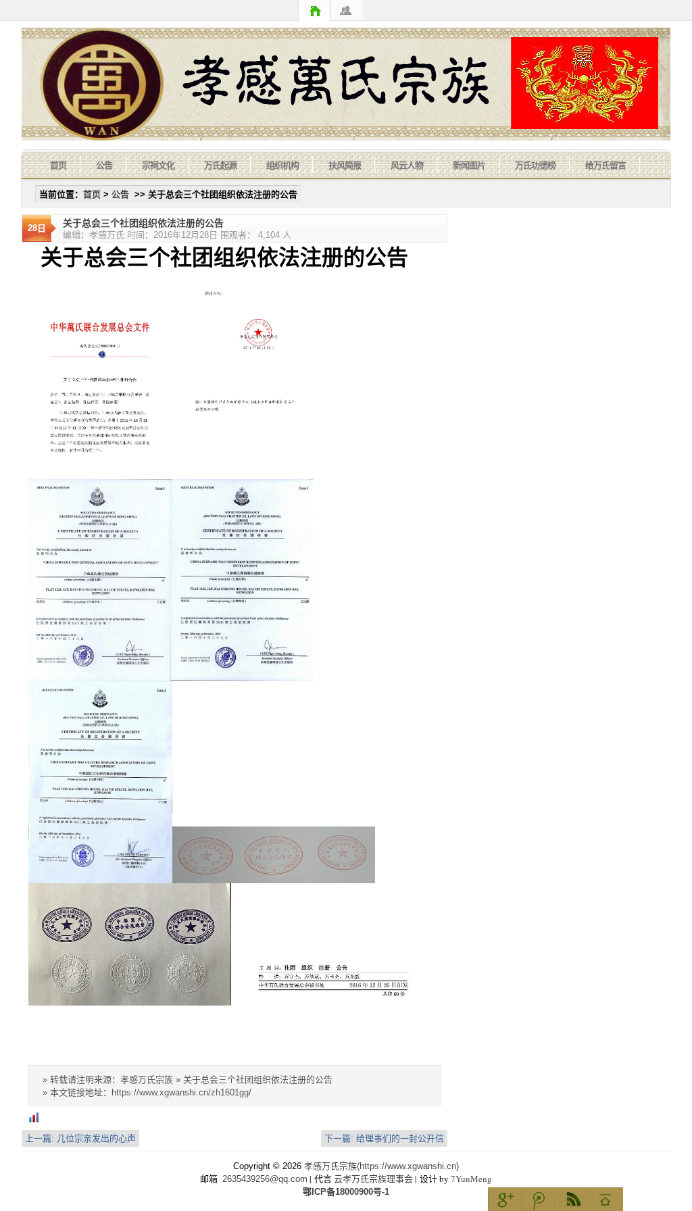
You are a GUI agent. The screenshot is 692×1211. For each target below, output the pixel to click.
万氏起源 (220, 165)
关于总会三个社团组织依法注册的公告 (143, 223)
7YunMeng (471, 1178)
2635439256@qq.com (264, 1179)
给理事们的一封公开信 (384, 1138)
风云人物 (407, 165)
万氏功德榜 (535, 165)
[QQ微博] (538, 1199)
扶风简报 (344, 165)
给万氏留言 (605, 165)
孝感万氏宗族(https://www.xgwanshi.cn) (381, 1166)
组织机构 (282, 165)
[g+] (505, 1199)
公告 (104, 165)
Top (606, 1199)
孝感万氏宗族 (346, 84)
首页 (314, 10)
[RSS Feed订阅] (572, 1199)
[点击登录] (346, 10)
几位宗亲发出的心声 (80, 1138)
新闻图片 (469, 165)
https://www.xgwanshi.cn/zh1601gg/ (181, 1092)
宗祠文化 (158, 165)
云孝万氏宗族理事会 (373, 1178)
